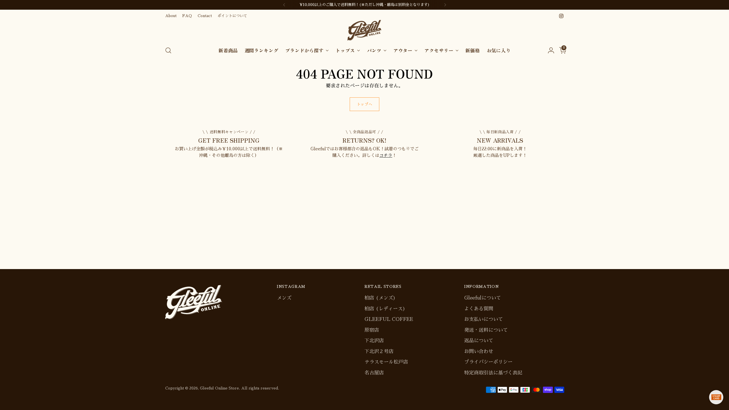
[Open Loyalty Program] (716, 397)
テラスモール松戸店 (386, 362)
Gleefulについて (482, 298)
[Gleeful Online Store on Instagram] (561, 16)
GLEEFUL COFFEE (388, 319)
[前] (284, 5)
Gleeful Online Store (219, 388)
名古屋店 (374, 372)
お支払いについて (483, 319)
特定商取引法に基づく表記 (493, 372)
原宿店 (371, 330)
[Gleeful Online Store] (364, 30)
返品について (478, 340)
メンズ (284, 298)
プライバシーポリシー (488, 362)
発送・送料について (486, 330)
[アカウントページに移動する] (548, 50)
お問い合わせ (478, 351)
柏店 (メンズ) (380, 298)
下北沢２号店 (379, 351)
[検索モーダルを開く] (168, 50)
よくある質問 (478, 308)
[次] (445, 5)
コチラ (385, 155)
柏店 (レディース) (384, 308)
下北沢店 (374, 340)
